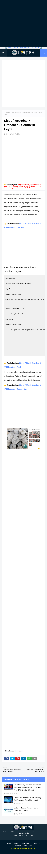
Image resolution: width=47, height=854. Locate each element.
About (16, 843)
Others (19, 751)
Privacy (18, 846)
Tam (7, 134)
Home (6, 112)
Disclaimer (28, 846)
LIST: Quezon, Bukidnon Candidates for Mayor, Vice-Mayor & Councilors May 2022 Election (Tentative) (27, 787)
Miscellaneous (13, 112)
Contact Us (36, 843)
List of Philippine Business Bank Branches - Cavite (26, 809)
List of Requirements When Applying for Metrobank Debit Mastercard (27, 799)
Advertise (25, 843)
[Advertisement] (23, 23)
